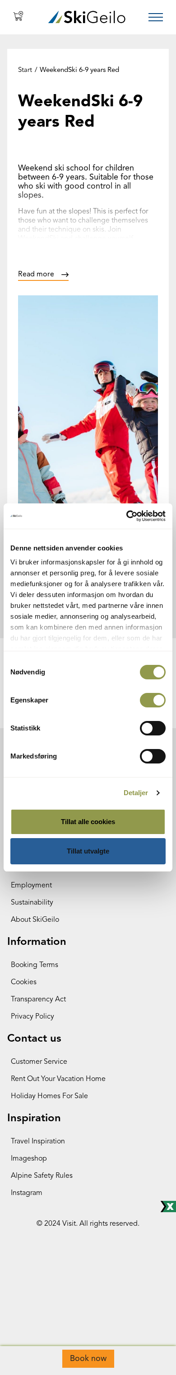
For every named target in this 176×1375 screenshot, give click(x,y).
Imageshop (29, 1158)
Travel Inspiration (38, 1141)
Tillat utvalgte (88, 851)
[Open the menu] (156, 17)
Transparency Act (38, 999)
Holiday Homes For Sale (49, 1096)
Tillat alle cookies (88, 821)
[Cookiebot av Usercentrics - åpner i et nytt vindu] (127, 516)
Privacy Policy (32, 1016)
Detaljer (136, 793)
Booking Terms (34, 965)
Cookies (24, 982)
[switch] (153, 700)
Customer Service (39, 1062)
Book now (88, 1359)
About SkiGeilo (35, 920)
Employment (31, 885)
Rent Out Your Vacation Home (58, 1079)
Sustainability (32, 902)
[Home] (87, 17)
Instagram (26, 1193)
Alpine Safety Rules (42, 1176)
